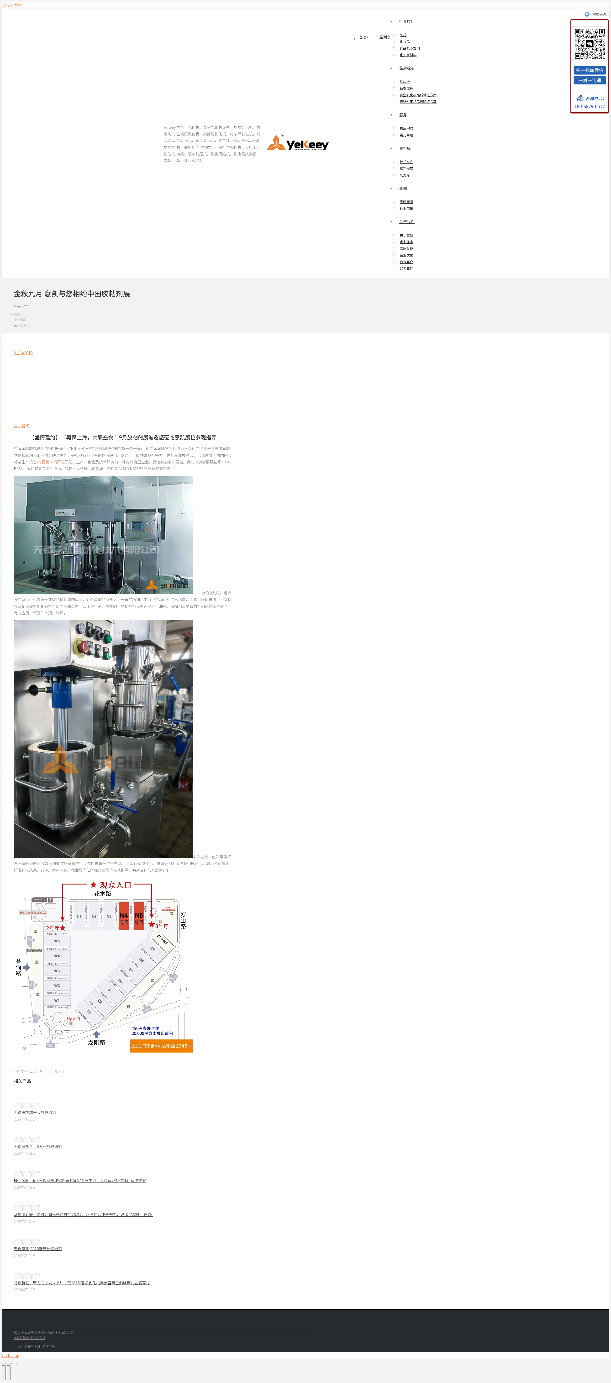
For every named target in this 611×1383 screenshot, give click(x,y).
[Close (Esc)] (4, 1363)
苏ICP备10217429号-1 (29, 1337)
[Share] (9, 1363)
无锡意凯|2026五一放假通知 (38, 1146)
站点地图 (33, 1346)
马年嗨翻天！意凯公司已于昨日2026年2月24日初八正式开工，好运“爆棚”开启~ (83, 1214)
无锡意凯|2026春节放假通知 (38, 1248)
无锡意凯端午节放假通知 (35, 1112)
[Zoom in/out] (18, 1363)
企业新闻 (21, 426)
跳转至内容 (11, 5)
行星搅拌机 (47, 462)
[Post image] (27, 1105)
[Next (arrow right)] (9, 1372)
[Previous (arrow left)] (4, 1372)
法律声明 (48, 1346)
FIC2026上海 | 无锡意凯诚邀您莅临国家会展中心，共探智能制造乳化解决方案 (80, 1180)
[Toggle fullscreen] (13, 1363)
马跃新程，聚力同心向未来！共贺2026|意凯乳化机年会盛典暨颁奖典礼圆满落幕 (82, 1282)
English (19, 1346)
